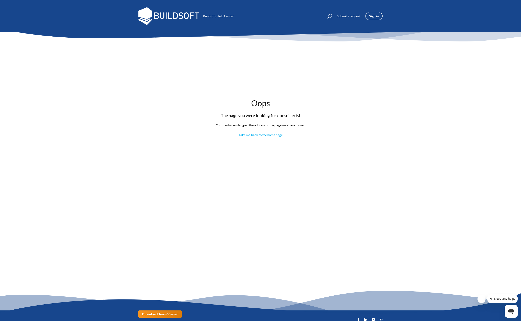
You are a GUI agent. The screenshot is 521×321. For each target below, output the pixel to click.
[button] (328, 16)
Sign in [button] (374, 16)
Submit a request (348, 16)
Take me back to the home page (261, 135)
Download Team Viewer (160, 314)
